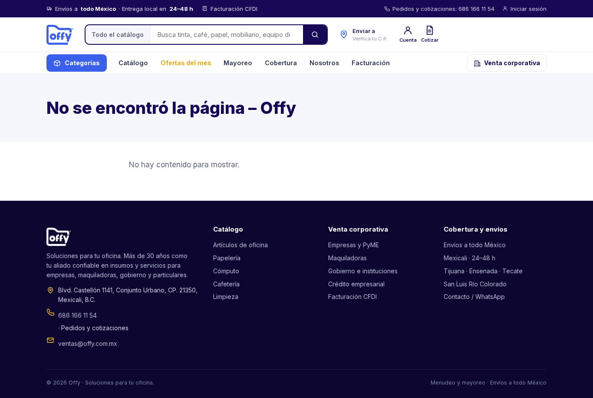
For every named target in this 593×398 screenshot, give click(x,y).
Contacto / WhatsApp (474, 296)
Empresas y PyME (353, 245)
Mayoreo (238, 62)
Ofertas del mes (186, 62)
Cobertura (281, 62)
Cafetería (226, 284)
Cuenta (408, 40)
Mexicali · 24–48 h (469, 258)
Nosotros (324, 62)
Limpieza (225, 296)
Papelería (226, 258)
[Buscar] (315, 34)
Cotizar (429, 40)
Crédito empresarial (356, 284)
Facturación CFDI (352, 296)
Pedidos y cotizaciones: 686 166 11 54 (443, 8)
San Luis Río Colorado (475, 284)
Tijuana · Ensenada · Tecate (483, 271)
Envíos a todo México (475, 245)
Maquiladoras (347, 258)
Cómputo (226, 271)
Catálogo (133, 62)
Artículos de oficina (240, 245)
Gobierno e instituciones (363, 271)
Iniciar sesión (529, 8)
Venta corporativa (512, 62)
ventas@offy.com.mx (87, 343)
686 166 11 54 (77, 315)
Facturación (371, 62)
